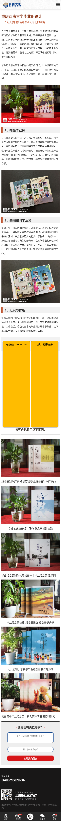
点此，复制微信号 (45, 344)
